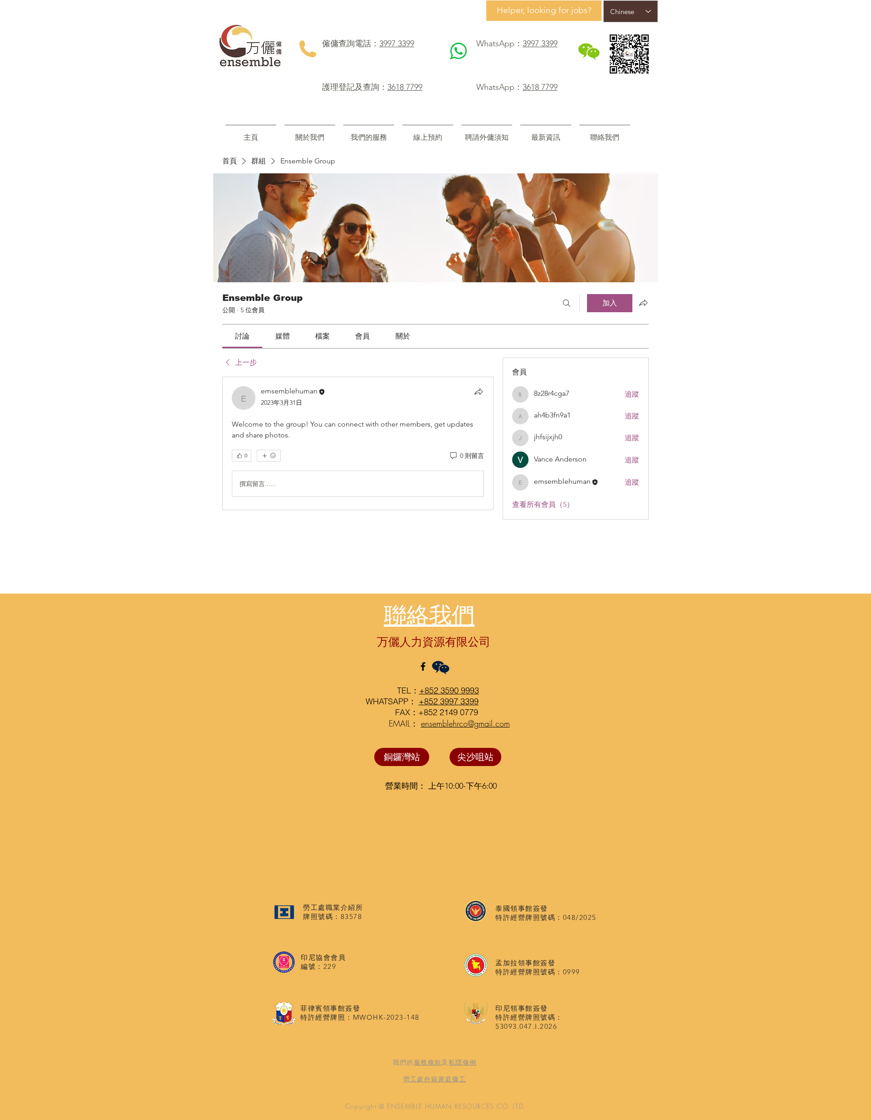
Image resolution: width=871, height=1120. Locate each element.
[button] (368, 133)
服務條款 (428, 1062)
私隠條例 (463, 1062)
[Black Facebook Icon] (423, 666)
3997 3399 (396, 44)
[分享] (478, 391)
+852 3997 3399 (449, 701)
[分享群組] (643, 302)
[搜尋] (566, 303)
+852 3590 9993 (449, 690)
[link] (242, 336)
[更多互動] (269, 456)
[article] (358, 443)
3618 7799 (404, 87)
